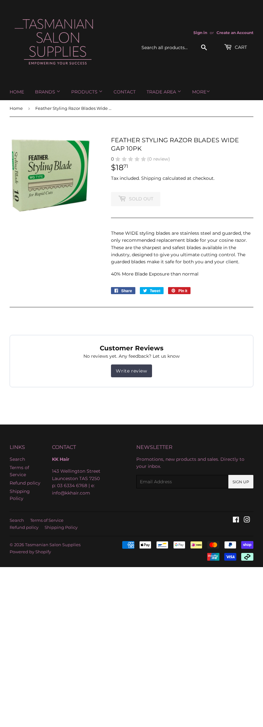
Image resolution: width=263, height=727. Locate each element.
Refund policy (25, 483)
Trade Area (162, 92)
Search (17, 459)
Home (17, 92)
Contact (125, 92)
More (199, 92)
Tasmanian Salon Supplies (53, 544)
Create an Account (234, 32)
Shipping (151, 178)
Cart (240, 47)
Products (85, 92)
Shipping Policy (61, 527)
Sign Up (241, 481)
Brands (45, 92)
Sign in (200, 32)
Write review (131, 371)
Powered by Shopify (30, 551)
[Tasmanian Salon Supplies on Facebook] (236, 520)
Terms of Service (47, 520)
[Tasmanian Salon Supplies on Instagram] (247, 520)
